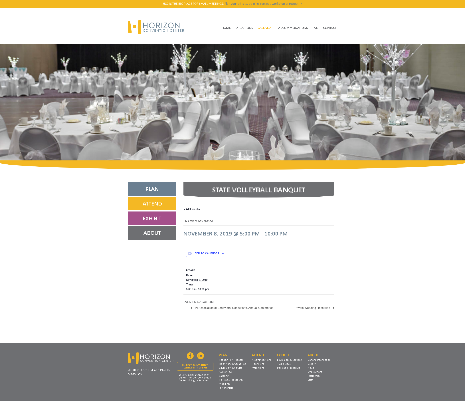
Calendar (266, 27)
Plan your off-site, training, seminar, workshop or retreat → (263, 4)
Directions (244, 27)
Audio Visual (226, 371)
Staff (310, 379)
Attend (152, 203)
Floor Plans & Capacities (232, 363)
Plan (152, 189)
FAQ (315, 27)
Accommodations (293, 27)
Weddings (224, 383)
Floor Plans (258, 363)
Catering (224, 375)
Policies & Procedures (231, 379)
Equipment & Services (231, 367)
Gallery (312, 363)
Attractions (258, 367)
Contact (330, 27)
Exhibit (152, 218)
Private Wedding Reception (313, 308)
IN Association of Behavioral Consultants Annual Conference (233, 308)
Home (226, 27)
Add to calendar (207, 253)
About (152, 233)
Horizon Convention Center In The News (195, 366)
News (311, 367)
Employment (315, 371)
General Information (319, 359)
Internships (314, 375)
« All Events (191, 209)
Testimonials (226, 387)
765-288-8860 (135, 374)
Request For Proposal (231, 359)
